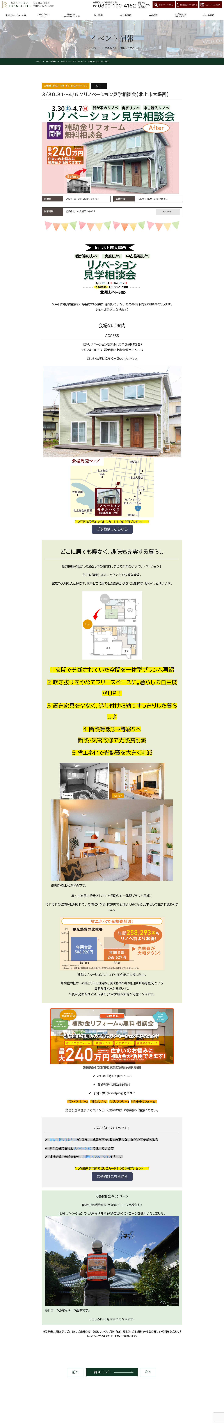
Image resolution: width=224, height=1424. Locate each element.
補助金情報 (125, 15)
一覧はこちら (100, 1372)
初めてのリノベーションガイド (71, 15)
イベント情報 (208, 15)
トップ (38, 61)
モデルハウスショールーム (181, 15)
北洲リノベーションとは (15, 15)
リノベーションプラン (43, 15)
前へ (75, 1372)
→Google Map (125, 358)
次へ (148, 1372)
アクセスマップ (167, 211)
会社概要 (153, 15)
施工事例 (98, 15)
